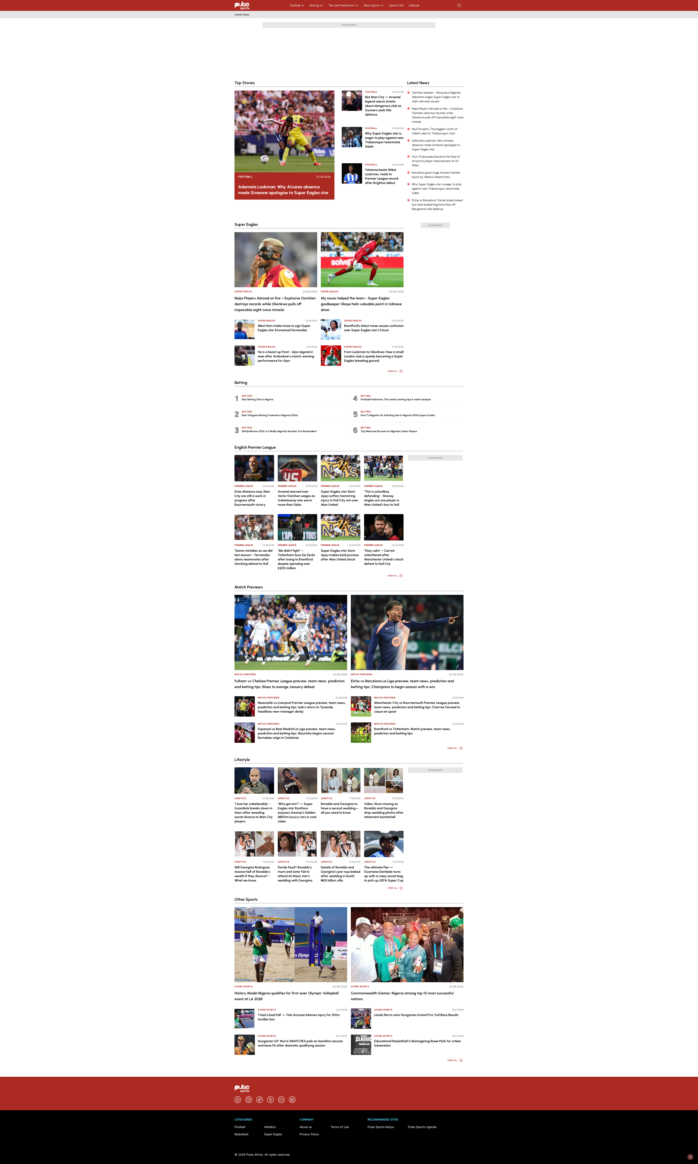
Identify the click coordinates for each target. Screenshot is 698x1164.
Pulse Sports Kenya (381, 1127)
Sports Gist (396, 5)
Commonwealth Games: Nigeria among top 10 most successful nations (402, 996)
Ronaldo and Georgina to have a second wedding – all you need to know (339, 808)
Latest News (241, 14)
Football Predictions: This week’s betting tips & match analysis (396, 399)
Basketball (241, 1134)
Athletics (270, 1127)
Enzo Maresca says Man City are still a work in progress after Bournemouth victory (252, 498)
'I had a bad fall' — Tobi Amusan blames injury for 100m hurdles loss (299, 1017)
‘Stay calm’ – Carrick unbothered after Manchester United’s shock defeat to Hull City (384, 557)
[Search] (460, 5)
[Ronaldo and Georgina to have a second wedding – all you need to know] (340, 780)
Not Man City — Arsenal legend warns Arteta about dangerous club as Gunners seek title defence (383, 106)
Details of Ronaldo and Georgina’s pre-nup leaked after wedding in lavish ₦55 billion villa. (340, 873)
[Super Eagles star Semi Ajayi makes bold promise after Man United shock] (340, 527)
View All (392, 371)
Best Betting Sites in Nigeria (257, 399)
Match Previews (245, 674)
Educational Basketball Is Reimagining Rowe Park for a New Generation (417, 1043)
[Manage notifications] (690, 1157)
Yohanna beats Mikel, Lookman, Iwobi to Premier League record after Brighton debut (381, 176)
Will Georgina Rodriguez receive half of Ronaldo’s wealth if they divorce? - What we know (252, 873)
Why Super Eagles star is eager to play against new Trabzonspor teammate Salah (384, 140)
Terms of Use (340, 1127)
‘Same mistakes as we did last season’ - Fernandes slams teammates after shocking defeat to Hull (253, 557)
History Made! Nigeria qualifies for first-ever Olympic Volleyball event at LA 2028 (286, 996)
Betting (314, 5)
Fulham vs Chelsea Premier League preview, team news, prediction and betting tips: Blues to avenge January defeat (289, 684)
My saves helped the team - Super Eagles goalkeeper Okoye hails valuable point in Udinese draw (361, 304)
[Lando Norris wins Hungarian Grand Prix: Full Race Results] (361, 1018)
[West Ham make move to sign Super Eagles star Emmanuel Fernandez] (244, 329)
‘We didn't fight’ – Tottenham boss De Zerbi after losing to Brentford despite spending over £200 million (296, 559)
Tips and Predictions (341, 5)
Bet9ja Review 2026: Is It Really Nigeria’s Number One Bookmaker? (279, 431)
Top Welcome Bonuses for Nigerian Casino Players (389, 431)
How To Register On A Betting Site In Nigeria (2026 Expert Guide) (398, 415)
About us (306, 1127)
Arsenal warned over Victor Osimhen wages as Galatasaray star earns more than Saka (296, 498)
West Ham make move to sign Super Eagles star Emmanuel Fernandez (284, 328)
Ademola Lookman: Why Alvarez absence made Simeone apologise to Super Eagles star (283, 189)
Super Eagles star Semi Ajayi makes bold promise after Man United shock (340, 555)
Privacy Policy (309, 1134)
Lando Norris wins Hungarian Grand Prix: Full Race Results (416, 1015)
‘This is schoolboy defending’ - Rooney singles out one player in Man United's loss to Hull (381, 498)
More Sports (372, 5)
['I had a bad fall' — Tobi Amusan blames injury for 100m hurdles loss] (244, 1018)
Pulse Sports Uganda (422, 1127)
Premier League (243, 486)
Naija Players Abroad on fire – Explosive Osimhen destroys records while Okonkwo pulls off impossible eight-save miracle (275, 304)
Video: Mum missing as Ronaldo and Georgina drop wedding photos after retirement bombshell (384, 810)
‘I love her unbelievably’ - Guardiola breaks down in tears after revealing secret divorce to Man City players (253, 812)
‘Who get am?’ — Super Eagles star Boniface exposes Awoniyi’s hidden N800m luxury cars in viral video (297, 812)
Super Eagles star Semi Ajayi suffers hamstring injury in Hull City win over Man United (339, 498)
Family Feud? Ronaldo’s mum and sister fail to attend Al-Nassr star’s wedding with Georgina (295, 873)
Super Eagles (243, 291)
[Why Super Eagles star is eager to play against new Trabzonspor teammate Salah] (352, 142)
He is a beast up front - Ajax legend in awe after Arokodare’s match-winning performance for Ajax (286, 356)
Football (295, 5)
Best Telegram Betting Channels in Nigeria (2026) (270, 415)
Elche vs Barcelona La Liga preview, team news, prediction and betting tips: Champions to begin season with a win (402, 684)
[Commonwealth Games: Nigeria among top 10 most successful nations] (407, 944)
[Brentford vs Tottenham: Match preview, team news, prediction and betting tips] (361, 732)
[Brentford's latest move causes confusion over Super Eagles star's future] (331, 329)
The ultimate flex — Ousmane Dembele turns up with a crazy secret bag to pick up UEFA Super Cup (384, 873)
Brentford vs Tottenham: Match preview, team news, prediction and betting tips (412, 731)
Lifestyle (414, 5)
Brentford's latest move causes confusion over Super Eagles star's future (374, 328)
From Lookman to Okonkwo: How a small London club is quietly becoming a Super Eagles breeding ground (374, 356)
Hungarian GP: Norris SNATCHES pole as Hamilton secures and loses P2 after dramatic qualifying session (300, 1043)
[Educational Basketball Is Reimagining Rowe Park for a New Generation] (361, 1045)
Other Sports (243, 986)
